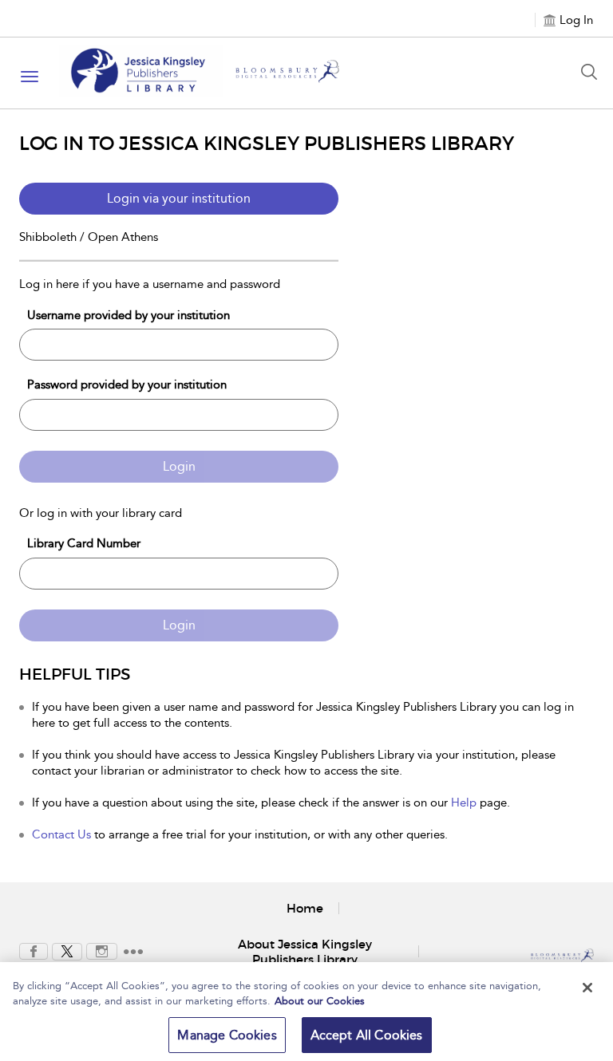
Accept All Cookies (366, 1035)
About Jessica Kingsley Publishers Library (305, 952)
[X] (67, 950)
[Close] (587, 987)
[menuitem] (33, 951)
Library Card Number (83, 543)
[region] (306, 1011)
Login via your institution (179, 198)
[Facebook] (33, 950)
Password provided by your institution (127, 384)
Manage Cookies (226, 1035)
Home (305, 908)
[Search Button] (593, 72)
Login (179, 466)
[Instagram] (102, 950)
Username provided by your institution (128, 315)
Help (464, 802)
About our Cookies (320, 1001)
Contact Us (61, 834)
